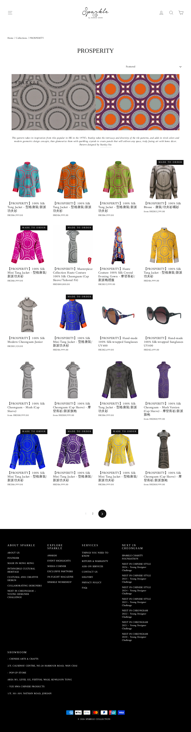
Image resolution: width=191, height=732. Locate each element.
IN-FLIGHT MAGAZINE (60, 577)
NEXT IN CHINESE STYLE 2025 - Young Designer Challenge (136, 579)
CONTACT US (90, 572)
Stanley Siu (106, 144)
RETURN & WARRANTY (95, 561)
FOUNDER (13, 558)
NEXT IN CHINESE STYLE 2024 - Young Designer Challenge (136, 590)
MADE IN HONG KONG (20, 563)
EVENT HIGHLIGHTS (59, 561)
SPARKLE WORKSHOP (59, 582)
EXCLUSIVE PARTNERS (60, 571)
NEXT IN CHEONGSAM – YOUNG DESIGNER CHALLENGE (21, 594)
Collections (21, 38)
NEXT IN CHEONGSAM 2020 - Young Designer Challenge (135, 637)
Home (10, 38)
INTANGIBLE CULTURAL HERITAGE (21, 570)
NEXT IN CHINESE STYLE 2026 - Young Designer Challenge (136, 567)
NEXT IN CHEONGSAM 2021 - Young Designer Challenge (135, 625)
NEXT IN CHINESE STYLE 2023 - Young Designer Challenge (136, 602)
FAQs (84, 588)
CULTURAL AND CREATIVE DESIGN (22, 578)
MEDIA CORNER (56, 566)
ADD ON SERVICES (92, 566)
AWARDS (52, 555)
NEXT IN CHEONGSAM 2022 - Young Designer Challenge (135, 614)
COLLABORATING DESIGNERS (24, 586)
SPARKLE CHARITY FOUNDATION (132, 557)
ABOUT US (13, 553)
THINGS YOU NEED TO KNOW (95, 554)
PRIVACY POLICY (91, 582)
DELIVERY (87, 577)
